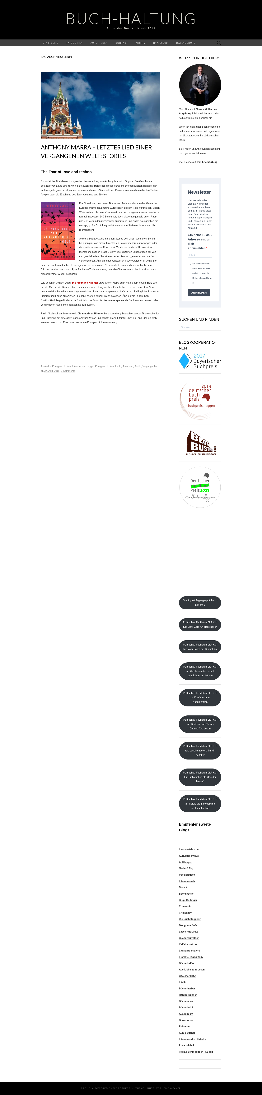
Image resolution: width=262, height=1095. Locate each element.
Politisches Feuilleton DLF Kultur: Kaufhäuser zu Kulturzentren (200, 697)
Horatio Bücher (188, 994)
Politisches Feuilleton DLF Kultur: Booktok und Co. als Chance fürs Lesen (200, 724)
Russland (128, 366)
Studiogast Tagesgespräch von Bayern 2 (200, 602)
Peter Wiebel (186, 1045)
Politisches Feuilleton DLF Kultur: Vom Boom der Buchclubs (200, 646)
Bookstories (186, 1020)
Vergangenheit (150, 366)
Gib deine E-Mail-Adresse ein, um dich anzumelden (200, 241)
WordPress (121, 1088)
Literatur (76, 366)
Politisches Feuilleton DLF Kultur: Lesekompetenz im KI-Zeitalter (200, 750)
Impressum (161, 43)
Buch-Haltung (131, 18)
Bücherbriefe (186, 1007)
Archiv (141, 43)
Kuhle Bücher (187, 1032)
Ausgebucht (186, 1013)
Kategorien (74, 43)
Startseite (50, 43)
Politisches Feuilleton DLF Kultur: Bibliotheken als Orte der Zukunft (200, 777)
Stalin (138, 366)
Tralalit (183, 887)
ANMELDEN (199, 292)
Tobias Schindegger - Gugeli (196, 1051)
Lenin (118, 366)
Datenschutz (186, 43)
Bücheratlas (186, 1001)
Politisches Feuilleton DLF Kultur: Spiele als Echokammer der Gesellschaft (200, 804)
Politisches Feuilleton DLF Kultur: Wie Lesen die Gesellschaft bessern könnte (200, 671)
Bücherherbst (187, 988)
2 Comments (68, 370)
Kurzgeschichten (61, 366)
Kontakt (121, 43)
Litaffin (183, 982)
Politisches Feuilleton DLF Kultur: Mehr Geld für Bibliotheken (200, 624)
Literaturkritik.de (189, 849)
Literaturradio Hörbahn (192, 1039)
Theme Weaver (170, 1088)
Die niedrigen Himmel (85, 282)
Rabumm (184, 1026)
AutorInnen (99, 43)
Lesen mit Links (188, 931)
